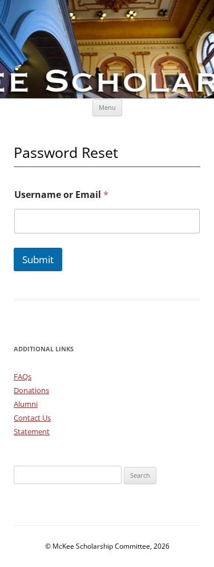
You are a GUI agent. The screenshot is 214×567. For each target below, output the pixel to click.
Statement (32, 431)
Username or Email (61, 194)
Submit (38, 259)
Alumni (26, 404)
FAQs (22, 376)
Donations (31, 390)
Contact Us (32, 418)
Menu (107, 107)
